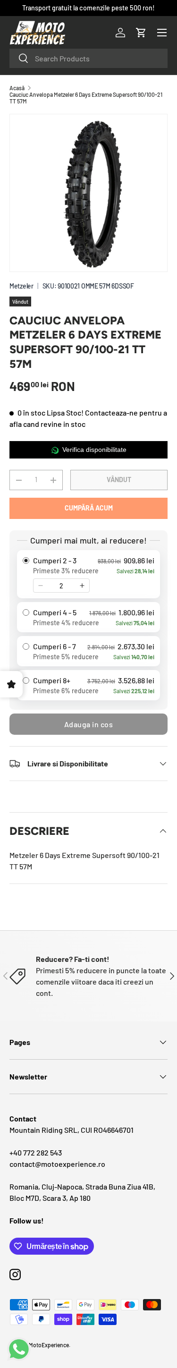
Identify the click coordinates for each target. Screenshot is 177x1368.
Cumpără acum (89, 508)
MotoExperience (49, 1345)
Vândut (119, 480)
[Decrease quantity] (41, 585)
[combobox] (88, 58)
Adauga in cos (88, 724)
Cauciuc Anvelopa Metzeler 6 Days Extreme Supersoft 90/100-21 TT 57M (85, 97)
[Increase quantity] (82, 585)
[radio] (88, 574)
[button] (141, 32)
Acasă (17, 88)
